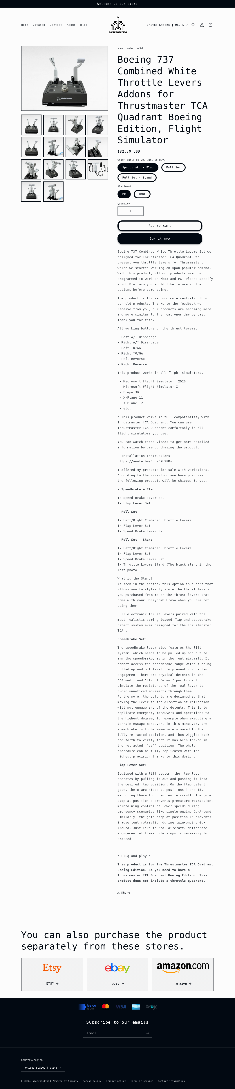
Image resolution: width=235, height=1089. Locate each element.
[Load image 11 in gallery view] (76, 169)
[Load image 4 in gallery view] (98, 125)
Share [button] (125, 892)
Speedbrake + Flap (138, 167)
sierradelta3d (41, 1081)
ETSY (50, 983)
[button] (193, 25)
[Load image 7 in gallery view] (76, 147)
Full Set (173, 167)
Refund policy (92, 1081)
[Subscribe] (148, 1033)
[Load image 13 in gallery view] (31, 191)
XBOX (142, 194)
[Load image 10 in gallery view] (53, 169)
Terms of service (142, 1081)
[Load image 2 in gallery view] (53, 125)
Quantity (124, 203)
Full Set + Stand (137, 177)
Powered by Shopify (65, 1081)
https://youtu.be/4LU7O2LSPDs (145, 461)
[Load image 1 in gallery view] (31, 125)
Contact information (171, 1081)
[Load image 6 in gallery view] (53, 147)
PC (124, 194)
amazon (181, 983)
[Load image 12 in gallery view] (98, 169)
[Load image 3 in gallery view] (76, 125)
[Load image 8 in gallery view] (98, 147)
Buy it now (160, 238)
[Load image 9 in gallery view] (31, 169)
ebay (116, 983)
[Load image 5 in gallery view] (31, 147)
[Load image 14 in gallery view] (53, 191)
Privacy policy (116, 1081)
